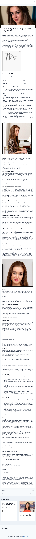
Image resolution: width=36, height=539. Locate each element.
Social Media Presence (10, 64)
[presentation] (27, 506)
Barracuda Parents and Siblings (11, 57)
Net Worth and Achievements (11, 62)
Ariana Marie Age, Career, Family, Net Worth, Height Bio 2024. (8, 504)
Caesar (4, 507)
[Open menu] (34, 1)
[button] (18, 422)
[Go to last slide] (2, 511)
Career (8, 61)
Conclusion (7, 70)
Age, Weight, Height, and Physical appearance (13, 59)
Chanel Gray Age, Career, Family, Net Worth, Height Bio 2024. (9, 492)
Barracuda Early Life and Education (12, 56)
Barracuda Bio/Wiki (8, 53)
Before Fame (8, 60)
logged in (7, 530)
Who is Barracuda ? (9, 54)
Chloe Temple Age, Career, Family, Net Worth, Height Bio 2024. (27, 492)
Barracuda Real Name (10, 55)
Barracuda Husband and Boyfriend (12, 58)
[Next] (33, 511)
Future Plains (9, 63)
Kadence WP (25, 536)
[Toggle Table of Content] (19, 52)
